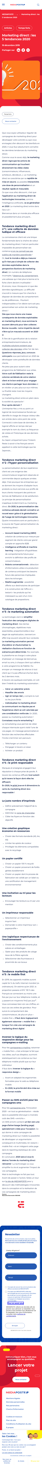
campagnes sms (17, 1108)
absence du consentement (25, 276)
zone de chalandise (26, 813)
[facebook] (23, 50)
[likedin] (18, 50)
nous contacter (10, 121)
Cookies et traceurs (14, 1417)
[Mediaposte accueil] (17, 5)
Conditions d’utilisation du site (18, 1424)
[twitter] (28, 50)
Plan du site (11, 1420)
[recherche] (38, 5)
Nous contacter (21, 1379)
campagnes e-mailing (20, 1048)
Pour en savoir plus (15, 1303)
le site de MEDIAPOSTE (16, 1181)
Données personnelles (15, 1402)
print (15, 785)
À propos (10, 1427)
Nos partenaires (12, 1406)
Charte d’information (15, 1409)
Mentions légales (13, 1398)
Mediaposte (8, 14)
